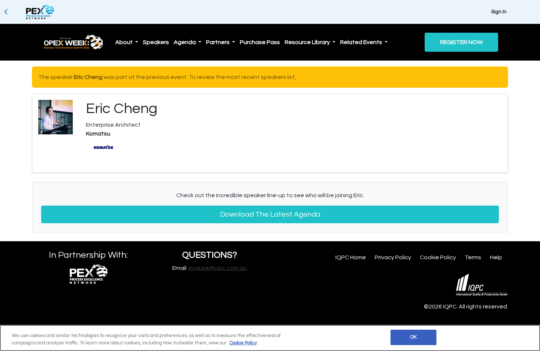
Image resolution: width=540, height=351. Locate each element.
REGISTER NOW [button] (461, 42)
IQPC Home (350, 257)
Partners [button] (218, 42)
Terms (473, 257)
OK (413, 337)
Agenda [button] (185, 42)
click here (310, 77)
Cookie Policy (438, 257)
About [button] (124, 42)
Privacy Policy (393, 257)
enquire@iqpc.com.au (217, 268)
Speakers (156, 42)
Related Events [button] (361, 42)
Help (496, 257)
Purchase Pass (260, 42)
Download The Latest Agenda (270, 214)
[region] (270, 338)
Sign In (499, 11)
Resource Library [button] (308, 42)
